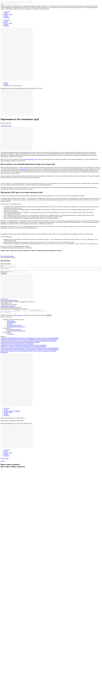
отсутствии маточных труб (30, 159)
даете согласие (18, 315)
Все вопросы (4, 352)
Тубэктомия (10, 334)
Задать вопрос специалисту (8, 306)
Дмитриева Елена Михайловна (9, 300)
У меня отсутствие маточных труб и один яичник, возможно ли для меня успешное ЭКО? (25, 341)
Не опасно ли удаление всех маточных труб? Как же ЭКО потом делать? (21, 345)
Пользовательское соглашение (12, 411)
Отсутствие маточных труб (14, 325)
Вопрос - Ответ (8, 14)
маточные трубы (24, 169)
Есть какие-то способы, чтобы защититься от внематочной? (17, 342)
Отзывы (6, 16)
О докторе (6, 11)
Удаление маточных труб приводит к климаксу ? (14, 343)
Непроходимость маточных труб (16, 326)
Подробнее (56, 338)
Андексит (9, 323)
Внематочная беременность (14, 329)
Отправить (48, 315)
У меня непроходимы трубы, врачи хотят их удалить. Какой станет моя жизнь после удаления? (26, 349)
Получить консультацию (7, 256)
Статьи (6, 13)
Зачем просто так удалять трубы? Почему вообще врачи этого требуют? (20, 346)
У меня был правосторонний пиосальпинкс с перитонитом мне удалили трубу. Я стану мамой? (27, 338)
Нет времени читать (6, 125)
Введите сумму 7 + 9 (6, 271)
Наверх (3, 461)
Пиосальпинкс (11, 321)
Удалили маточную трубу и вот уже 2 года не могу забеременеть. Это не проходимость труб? (26, 339)
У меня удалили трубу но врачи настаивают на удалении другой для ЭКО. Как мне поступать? (27, 348)
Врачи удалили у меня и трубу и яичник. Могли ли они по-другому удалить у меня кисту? (25, 351)
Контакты (6, 17)
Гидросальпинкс (11, 322)
